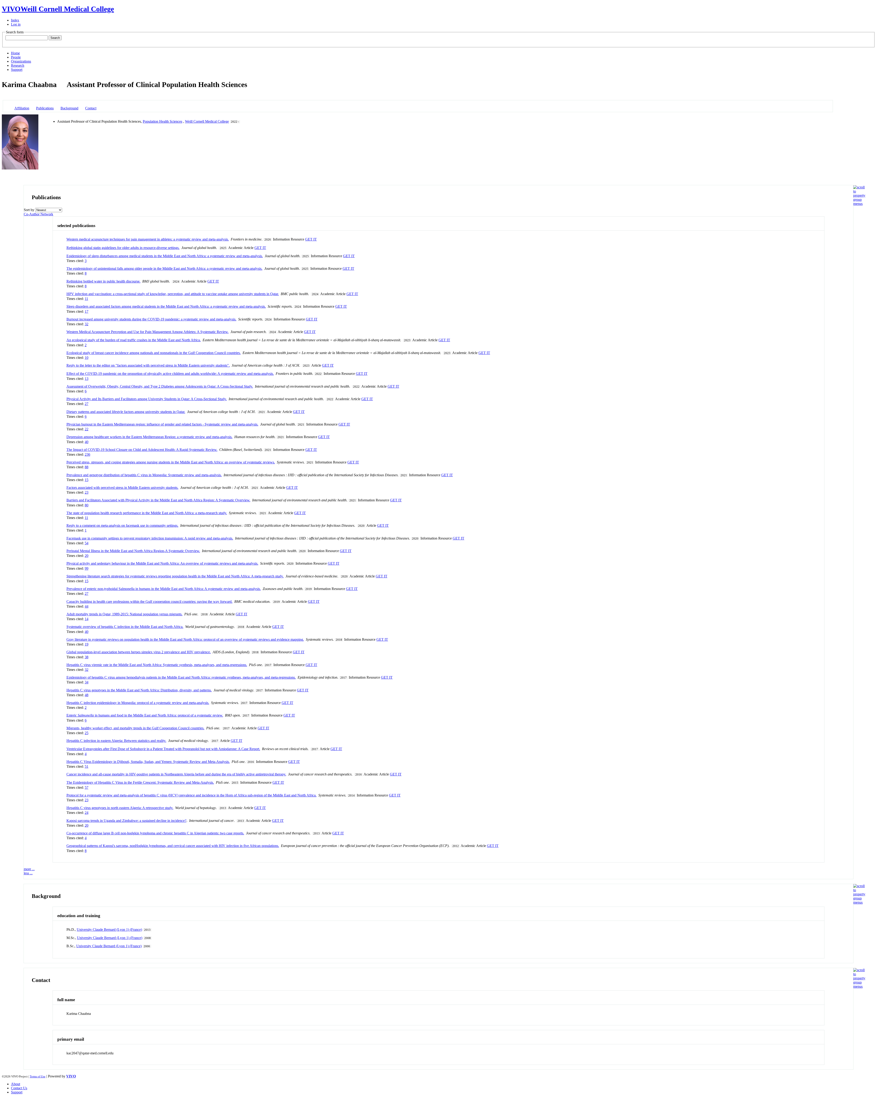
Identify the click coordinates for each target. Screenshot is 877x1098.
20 (86, 556)
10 (86, 358)
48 (86, 695)
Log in (16, 24)
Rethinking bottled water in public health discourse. (103, 281)
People (16, 57)
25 (86, 733)
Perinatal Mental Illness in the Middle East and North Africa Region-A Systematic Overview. (133, 551)
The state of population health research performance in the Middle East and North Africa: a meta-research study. (146, 513)
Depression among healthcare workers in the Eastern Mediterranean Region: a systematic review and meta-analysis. (149, 437)
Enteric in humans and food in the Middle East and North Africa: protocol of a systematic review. (144, 715)
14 (86, 619)
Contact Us (19, 1088)
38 (86, 657)
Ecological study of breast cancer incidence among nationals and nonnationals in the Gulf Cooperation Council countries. (153, 353)
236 (87, 454)
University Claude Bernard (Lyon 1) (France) (109, 929)
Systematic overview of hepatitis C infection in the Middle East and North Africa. (124, 627)
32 (86, 324)
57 (86, 787)
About (15, 1084)
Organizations (21, 61)
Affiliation (21, 108)
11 (86, 299)
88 (86, 467)
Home (15, 53)
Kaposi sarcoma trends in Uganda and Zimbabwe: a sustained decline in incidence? (126, 821)
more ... (29, 869)
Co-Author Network (38, 214)
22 (86, 429)
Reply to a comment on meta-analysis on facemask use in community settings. (122, 525)
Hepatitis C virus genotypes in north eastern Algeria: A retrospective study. (119, 808)
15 (86, 480)
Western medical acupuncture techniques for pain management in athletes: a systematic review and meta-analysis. (147, 239)
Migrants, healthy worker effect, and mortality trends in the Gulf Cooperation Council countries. (135, 728)
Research (17, 65)
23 (86, 492)
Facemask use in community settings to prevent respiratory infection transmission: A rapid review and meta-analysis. (149, 538)
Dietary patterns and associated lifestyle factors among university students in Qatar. (125, 412)
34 (86, 682)
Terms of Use (37, 1076)
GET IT (311, 239)
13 (86, 379)
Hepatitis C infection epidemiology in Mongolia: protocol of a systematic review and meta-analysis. (137, 703)
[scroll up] (859, 204)
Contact (90, 108)
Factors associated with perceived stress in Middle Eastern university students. (122, 487)
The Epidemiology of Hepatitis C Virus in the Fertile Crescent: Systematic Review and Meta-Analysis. (140, 782)
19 (86, 644)
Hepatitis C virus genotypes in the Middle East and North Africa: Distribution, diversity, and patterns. (139, 690)
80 (86, 505)
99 (86, 568)
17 (86, 311)
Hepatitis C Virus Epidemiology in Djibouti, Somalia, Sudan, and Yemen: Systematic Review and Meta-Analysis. (148, 762)
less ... (28, 873)
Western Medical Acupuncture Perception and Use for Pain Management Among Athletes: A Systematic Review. (147, 332)
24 (86, 813)
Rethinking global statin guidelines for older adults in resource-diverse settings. (123, 248)
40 (86, 442)
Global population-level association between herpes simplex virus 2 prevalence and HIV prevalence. (138, 652)
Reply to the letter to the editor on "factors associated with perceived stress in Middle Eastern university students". (148, 365)
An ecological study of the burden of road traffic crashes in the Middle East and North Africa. (133, 340)
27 (86, 404)
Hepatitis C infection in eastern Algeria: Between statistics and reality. (116, 741)
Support (16, 69)
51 (86, 766)
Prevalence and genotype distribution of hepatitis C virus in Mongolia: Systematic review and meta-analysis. (144, 475)
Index (15, 20)
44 (86, 606)
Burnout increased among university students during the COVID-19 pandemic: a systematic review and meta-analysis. (151, 319)
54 (86, 543)
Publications (45, 108)
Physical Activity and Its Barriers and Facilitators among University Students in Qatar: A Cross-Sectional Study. (146, 399)
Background (69, 108)
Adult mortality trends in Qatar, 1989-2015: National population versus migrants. (124, 614)
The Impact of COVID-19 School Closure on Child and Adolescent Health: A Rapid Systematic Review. (141, 450)
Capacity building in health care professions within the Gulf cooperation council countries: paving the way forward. (149, 601)
